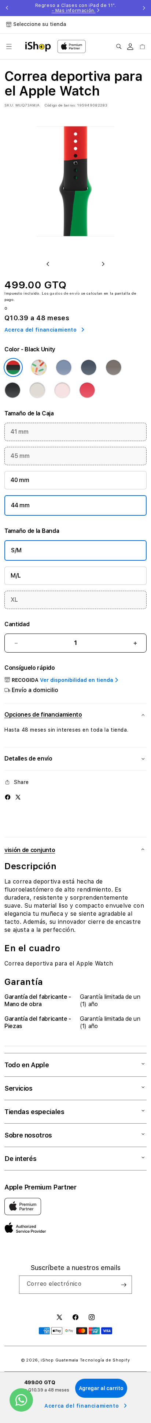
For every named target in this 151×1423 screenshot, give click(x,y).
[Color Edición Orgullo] (39, 367)
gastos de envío (65, 293)
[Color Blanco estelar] (37, 390)
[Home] (38, 47)
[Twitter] (18, 797)
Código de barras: (60, 105)
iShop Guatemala (59, 1360)
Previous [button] (7, 8)
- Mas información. (74, 10)
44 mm (20, 505)
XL (14, 599)
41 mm (19, 431)
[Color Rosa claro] (62, 390)
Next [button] (144, 8)
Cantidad (16, 624)
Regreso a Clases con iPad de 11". (75, 8)
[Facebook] (7, 797)
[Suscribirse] (123, 1285)
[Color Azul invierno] (64, 367)
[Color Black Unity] (13, 367)
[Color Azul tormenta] (89, 367)
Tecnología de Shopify (105, 1360)
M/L (16, 575)
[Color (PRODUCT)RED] (87, 390)
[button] (9, 46)
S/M (16, 550)
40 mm (20, 480)
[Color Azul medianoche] (12, 390)
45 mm (20, 455)
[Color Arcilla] (114, 367)
